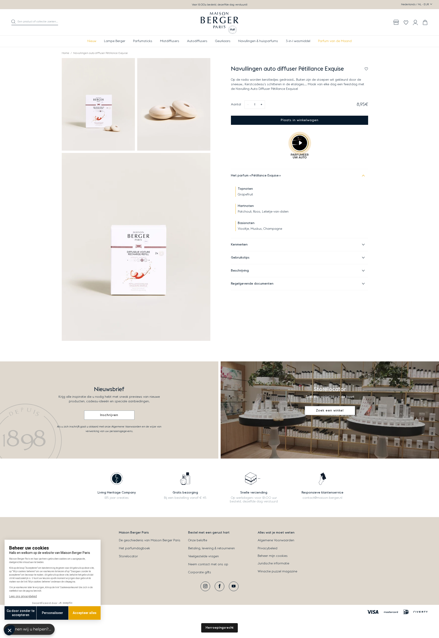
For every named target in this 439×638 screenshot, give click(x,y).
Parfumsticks (142, 41)
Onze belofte (197, 540)
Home (65, 53)
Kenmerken (239, 244)
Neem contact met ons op (208, 564)
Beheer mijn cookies (273, 556)
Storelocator (128, 556)
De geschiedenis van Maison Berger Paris (149, 540)
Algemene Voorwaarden (276, 540)
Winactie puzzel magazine (277, 571)
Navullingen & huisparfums (258, 41)
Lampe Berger (114, 41)
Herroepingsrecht (219, 627)
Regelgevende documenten (252, 283)
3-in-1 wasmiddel (298, 41)
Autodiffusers (197, 41)
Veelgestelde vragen (203, 556)
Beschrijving (240, 270)
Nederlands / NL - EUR (415, 4)
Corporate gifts (199, 572)
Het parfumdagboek (134, 548)
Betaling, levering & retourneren (211, 548)
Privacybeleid (267, 548)
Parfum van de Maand (335, 41)
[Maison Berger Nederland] (219, 22)
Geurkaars (222, 41)
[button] (34, 22)
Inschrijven (109, 415)
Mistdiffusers (169, 41)
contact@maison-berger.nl (322, 497)
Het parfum (255, 175)
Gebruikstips (240, 257)
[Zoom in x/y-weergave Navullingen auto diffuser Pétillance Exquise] (98, 104)
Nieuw (91, 41)
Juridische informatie (273, 563)
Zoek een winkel (330, 410)
